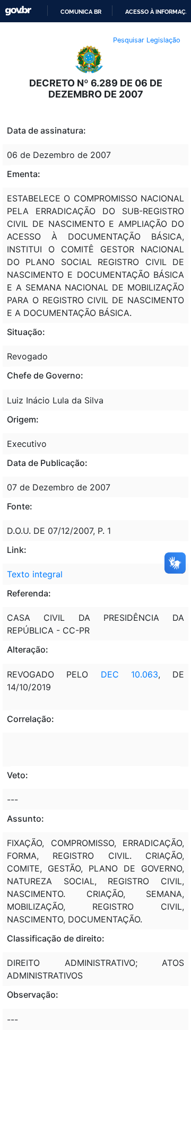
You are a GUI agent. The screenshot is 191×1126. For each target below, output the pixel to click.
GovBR (18, 11)
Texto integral (35, 574)
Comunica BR (80, 11)
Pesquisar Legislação (146, 40)
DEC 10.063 (123, 674)
